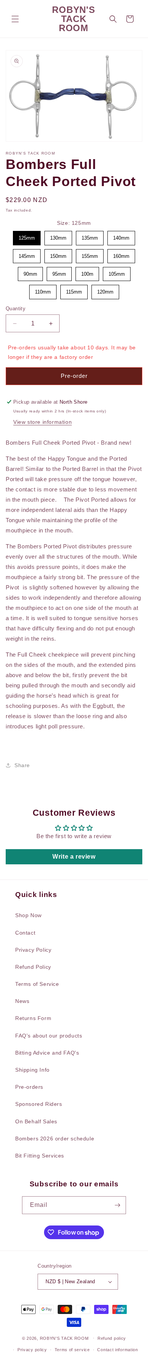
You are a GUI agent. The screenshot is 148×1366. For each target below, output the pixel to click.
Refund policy (112, 1338)
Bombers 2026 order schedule (54, 1138)
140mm (121, 236)
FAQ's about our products (48, 1036)
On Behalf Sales (36, 1121)
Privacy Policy (33, 950)
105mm (116, 272)
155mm (90, 254)
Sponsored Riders (38, 1104)
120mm (105, 290)
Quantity (15, 308)
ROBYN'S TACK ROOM (65, 1338)
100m (87, 272)
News (22, 1001)
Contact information (117, 1349)
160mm (121, 254)
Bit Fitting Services (39, 1156)
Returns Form (33, 1018)
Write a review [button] (73, 856)
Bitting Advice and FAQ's (47, 1053)
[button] (15, 19)
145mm (27, 254)
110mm (43, 290)
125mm (27, 236)
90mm (30, 272)
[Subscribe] (117, 1205)
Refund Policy (33, 967)
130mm (58, 236)
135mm (90, 236)
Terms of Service (37, 984)
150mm (58, 254)
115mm (74, 290)
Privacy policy (32, 1349)
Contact (25, 933)
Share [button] (22, 765)
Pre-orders (29, 1087)
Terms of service (72, 1349)
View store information (42, 422)
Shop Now (28, 915)
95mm (59, 272)
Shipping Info (32, 1070)
